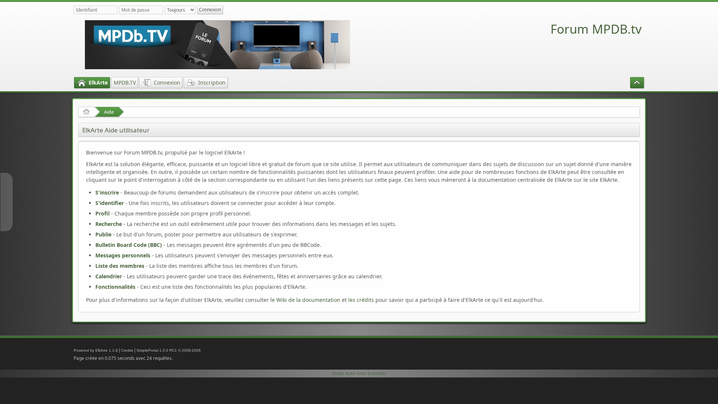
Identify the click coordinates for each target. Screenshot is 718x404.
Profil (102, 213)
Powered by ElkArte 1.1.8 (96, 350)
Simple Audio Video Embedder (359, 373)
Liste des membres (119, 265)
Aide (109, 111)
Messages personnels (122, 255)
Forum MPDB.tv (596, 29)
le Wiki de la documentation (305, 299)
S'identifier (109, 202)
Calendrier (108, 276)
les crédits (361, 299)
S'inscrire (107, 192)
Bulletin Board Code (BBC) (128, 244)
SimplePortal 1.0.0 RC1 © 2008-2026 (168, 350)
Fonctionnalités (115, 286)
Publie (103, 234)
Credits (127, 350)
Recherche (108, 223)
